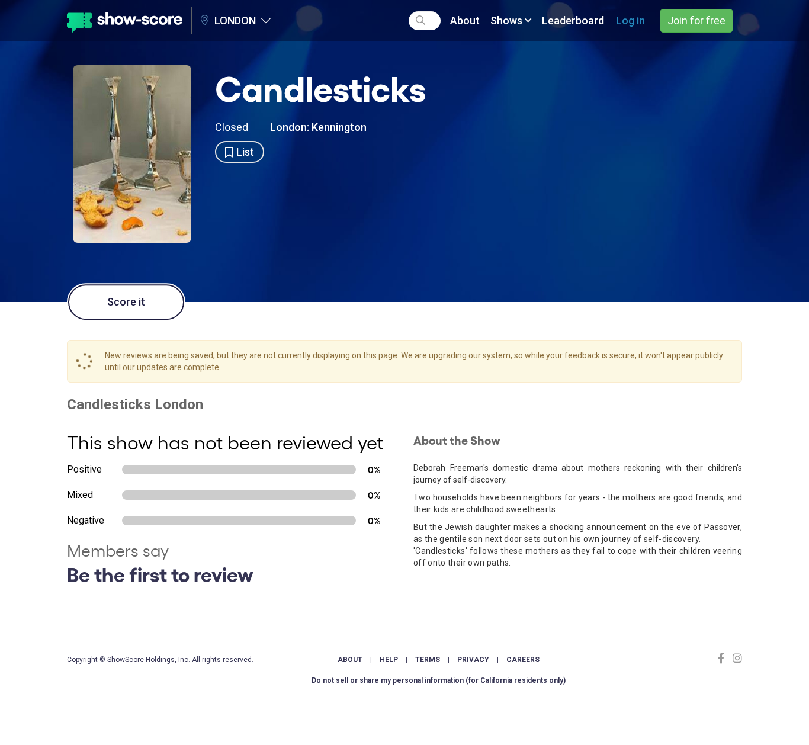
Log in (630, 20)
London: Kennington (318, 127)
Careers (523, 660)
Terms (427, 660)
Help (389, 660)
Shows (507, 20)
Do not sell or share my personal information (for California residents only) (439, 680)
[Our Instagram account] (736, 658)
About (465, 20)
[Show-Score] (124, 21)
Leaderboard (573, 20)
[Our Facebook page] (724, 658)
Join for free (696, 20)
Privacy (473, 660)
